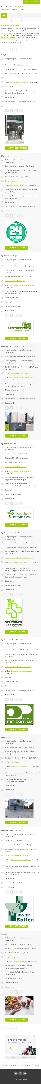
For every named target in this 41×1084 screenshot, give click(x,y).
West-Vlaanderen (10, 356)
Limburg (7, 454)
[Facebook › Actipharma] (11, 110)
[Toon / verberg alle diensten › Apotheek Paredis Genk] (22, 485)
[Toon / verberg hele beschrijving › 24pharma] (22, 191)
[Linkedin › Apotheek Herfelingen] (16, 315)
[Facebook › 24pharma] (11, 215)
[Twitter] (16, 1073)
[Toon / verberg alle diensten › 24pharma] (22, 197)
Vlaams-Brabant (10, 266)
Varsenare (21, 356)
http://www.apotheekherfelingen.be (22, 285)
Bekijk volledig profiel (16, 148)
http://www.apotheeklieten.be (20, 767)
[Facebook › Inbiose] (11, 992)
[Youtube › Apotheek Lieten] (21, 794)
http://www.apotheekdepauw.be (21, 377)
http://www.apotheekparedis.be (21, 471)
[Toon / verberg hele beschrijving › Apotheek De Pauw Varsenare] (22, 385)
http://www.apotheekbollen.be (21, 860)
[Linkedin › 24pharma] (16, 215)
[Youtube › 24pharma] (21, 215)
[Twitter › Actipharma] (7, 110)
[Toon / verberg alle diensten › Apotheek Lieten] (22, 780)
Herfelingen (21, 266)
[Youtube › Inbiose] (21, 992)
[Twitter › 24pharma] (7, 215)
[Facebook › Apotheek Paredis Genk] (11, 503)
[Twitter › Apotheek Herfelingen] (7, 315)
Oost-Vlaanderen (10, 166)
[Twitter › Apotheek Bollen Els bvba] (7, 892)
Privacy (25, 1079)
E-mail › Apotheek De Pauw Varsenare (17, 373)
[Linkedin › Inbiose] (16, 992)
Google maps (24, 65)
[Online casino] (20, 1036)
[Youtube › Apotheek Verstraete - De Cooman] (21, 594)
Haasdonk (21, 166)
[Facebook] (20, 1073)
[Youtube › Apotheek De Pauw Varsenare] (21, 408)
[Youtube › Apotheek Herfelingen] (21, 315)
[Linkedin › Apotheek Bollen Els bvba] (16, 892)
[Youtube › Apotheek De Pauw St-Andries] (21, 699)
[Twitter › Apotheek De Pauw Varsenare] (7, 408)
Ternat (19, 543)
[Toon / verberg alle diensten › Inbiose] (22, 973)
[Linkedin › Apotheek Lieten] (16, 794)
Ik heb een (31, 2)
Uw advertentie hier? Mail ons (20, 1058)
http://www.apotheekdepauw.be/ (21, 671)
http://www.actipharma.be (19, 82)
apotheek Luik (6, 33)
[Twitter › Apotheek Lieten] (7, 794)
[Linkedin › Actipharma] (16, 110)
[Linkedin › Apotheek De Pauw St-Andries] (16, 699)
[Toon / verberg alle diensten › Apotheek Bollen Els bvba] (22, 873)
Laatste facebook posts (26, 101)
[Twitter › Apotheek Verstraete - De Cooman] (7, 594)
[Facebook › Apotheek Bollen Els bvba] (11, 892)
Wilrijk (16, 65)
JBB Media (19, 1079)
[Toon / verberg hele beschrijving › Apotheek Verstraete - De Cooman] (22, 569)
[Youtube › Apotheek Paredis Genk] (21, 503)
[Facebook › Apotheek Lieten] (11, 794)
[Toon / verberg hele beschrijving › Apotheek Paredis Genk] (22, 478)
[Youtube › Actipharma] (21, 110)
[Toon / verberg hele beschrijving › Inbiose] (22, 967)
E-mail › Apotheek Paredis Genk (15, 467)
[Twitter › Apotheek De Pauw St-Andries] (7, 699)
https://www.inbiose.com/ (19, 961)
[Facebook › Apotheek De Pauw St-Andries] (11, 699)
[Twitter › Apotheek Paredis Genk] (7, 503)
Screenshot (34, 82)
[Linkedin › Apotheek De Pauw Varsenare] (16, 408)
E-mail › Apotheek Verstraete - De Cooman (19, 558)
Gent (19, 944)
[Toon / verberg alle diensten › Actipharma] (22, 92)
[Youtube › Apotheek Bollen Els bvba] (21, 892)
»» (14, 49)
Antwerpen (8, 65)
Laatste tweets (11, 101)
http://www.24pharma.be (19, 185)
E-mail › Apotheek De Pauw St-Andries (18, 667)
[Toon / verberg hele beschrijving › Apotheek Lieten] (22, 774)
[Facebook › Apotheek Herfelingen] (11, 315)
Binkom (19, 747)
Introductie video (11, 983)
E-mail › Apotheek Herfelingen (15, 281)
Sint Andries (22, 650)
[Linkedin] (25, 1073)
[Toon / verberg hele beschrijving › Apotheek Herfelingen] (22, 292)
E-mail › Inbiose (10, 957)
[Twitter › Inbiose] (7, 992)
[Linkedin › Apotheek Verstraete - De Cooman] (16, 594)
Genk (14, 454)
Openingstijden (11, 97)
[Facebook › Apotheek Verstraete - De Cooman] (11, 594)
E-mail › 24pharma (11, 181)
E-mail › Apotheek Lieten (13, 762)
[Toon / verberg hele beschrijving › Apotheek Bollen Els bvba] (22, 867)
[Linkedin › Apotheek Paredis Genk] (16, 503)
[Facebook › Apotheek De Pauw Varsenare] (11, 408)
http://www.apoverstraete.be (20, 562)
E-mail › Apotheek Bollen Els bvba (16, 855)
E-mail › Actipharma (11, 78)
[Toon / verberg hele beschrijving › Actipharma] (22, 86)
